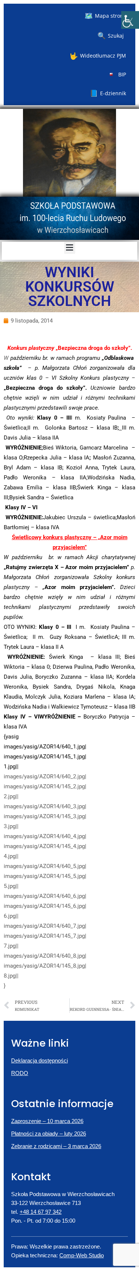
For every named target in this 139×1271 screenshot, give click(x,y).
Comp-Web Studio (81, 1255)
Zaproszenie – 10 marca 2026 (47, 1121)
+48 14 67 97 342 (41, 1212)
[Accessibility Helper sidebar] (130, 20)
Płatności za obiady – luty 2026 (48, 1133)
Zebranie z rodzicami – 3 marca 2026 (56, 1146)
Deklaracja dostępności (39, 1060)
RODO (19, 1073)
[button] (69, 248)
